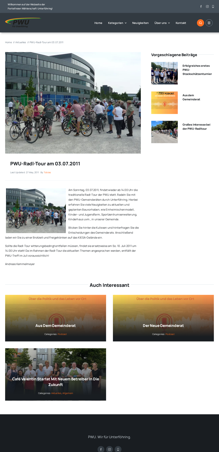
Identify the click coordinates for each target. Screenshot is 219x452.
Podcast (62, 334)
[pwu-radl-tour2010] (73, 53)
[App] (213, 6)
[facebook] (201, 6)
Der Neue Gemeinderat (163, 325)
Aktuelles (56, 393)
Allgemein (67, 393)
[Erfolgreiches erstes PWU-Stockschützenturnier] (164, 64)
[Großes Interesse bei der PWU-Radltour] (164, 123)
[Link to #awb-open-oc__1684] (209, 22)
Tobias (47, 172)
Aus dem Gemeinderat (55, 325)
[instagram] (207, 6)
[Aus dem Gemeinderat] (164, 94)
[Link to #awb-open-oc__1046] (200, 22)
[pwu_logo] (23, 19)
